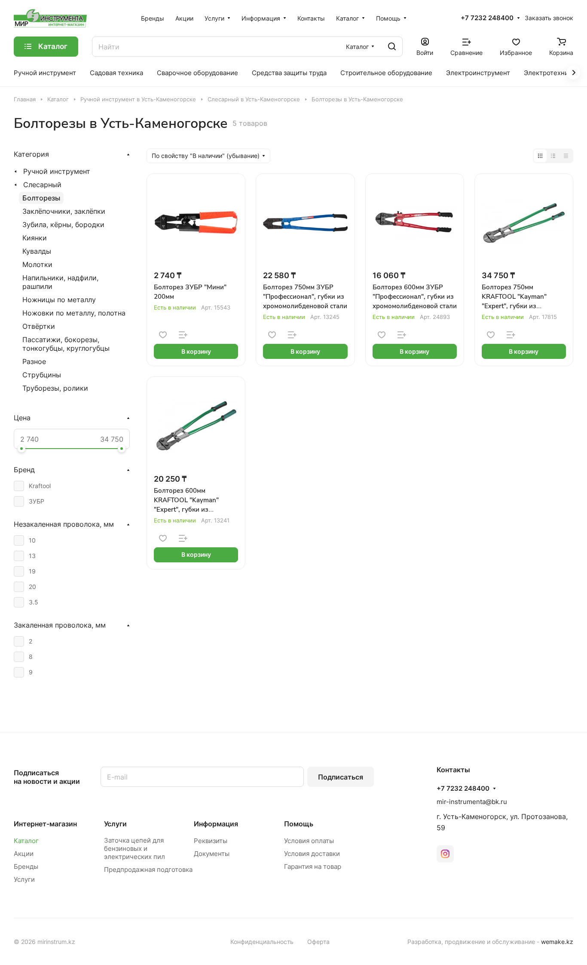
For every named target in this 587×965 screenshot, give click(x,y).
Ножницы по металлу (59, 299)
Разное (34, 361)
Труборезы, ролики (55, 388)
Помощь (298, 823)
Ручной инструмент (56, 171)
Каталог (26, 841)
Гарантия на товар (312, 866)
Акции (24, 854)
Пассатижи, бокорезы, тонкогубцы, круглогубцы (66, 343)
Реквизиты (210, 841)
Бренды (26, 866)
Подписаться (340, 777)
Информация (216, 823)
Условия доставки (312, 854)
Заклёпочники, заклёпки (63, 211)
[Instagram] (445, 853)
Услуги (24, 879)
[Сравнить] (183, 335)
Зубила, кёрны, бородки (63, 224)
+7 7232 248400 (487, 18)
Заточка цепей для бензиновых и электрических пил (134, 848)
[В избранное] (163, 335)
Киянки (34, 238)
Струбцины (41, 374)
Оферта (318, 941)
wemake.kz (557, 941)
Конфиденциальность (262, 941)
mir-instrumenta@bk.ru (472, 802)
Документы (211, 854)
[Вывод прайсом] (565, 155)
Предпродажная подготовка (148, 869)
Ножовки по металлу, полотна (73, 313)
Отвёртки (38, 326)
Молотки (37, 264)
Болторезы (41, 198)
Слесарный (42, 184)
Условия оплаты (309, 841)
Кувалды (36, 251)
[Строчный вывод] (553, 155)
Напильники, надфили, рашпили (60, 282)
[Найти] (392, 46)
